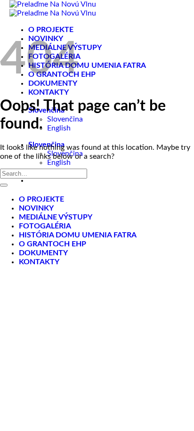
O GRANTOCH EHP (52, 244)
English (59, 128)
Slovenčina (65, 119)
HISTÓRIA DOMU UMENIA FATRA (87, 65)
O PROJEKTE (50, 29)
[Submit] (4, 185)
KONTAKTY (48, 92)
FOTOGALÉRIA (45, 226)
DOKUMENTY (43, 253)
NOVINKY (36, 208)
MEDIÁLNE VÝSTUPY (55, 217)
